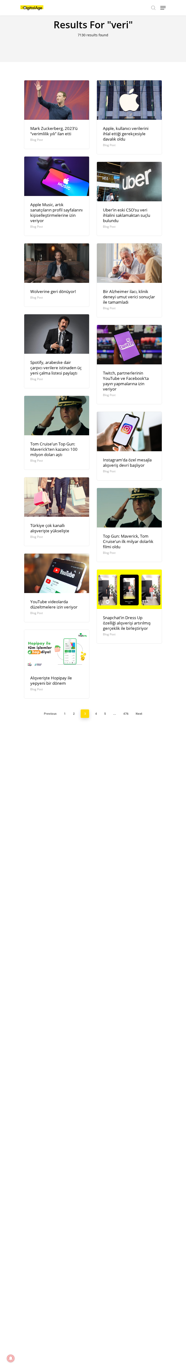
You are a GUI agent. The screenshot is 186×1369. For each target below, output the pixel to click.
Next (139, 713)
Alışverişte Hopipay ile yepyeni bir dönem (51, 680)
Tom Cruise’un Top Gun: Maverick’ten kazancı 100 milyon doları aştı (54, 449)
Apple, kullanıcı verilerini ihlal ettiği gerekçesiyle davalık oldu (125, 134)
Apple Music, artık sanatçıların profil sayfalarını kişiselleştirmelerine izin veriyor (56, 212)
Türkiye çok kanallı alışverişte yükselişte (49, 528)
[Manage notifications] (11, 1358)
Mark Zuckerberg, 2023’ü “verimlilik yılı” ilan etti (54, 131)
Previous (50, 713)
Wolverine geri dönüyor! (53, 291)
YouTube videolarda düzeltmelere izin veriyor (54, 604)
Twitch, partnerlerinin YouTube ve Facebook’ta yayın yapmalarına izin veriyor (126, 381)
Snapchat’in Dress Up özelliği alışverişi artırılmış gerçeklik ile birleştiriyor (127, 623)
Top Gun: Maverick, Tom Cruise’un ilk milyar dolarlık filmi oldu (128, 541)
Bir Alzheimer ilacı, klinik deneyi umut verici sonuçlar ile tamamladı (129, 297)
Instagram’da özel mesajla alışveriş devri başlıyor (127, 462)
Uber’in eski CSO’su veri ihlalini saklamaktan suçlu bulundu (126, 215)
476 (125, 713)
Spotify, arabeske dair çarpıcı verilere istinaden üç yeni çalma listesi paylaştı (56, 368)
